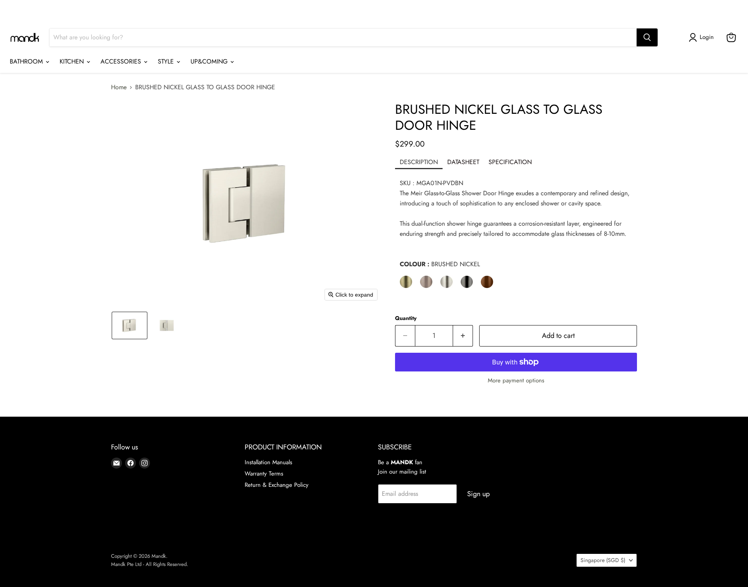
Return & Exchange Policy (277, 485)
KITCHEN (73, 61)
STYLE (167, 61)
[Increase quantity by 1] (463, 336)
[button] (703, 37)
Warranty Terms (264, 473)
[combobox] (343, 37)
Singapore (610, 10)
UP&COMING (210, 61)
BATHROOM (27, 61)
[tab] (419, 162)
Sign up (478, 494)
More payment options (516, 380)
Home (119, 87)
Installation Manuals (268, 462)
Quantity (405, 318)
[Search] (647, 37)
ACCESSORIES (122, 61)
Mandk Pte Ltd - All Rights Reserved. (149, 564)
